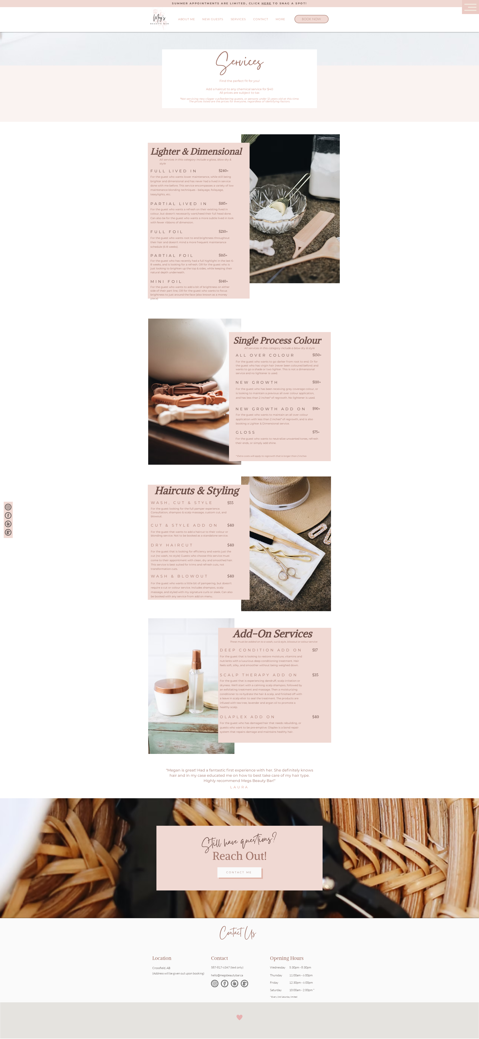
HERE (266, 3)
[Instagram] (8, 507)
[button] (470, 7)
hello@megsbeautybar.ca (227, 975)
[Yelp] (8, 524)
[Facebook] (8, 515)
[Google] (8, 532)
